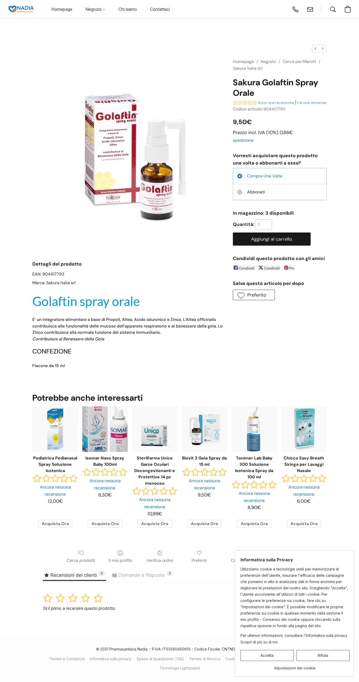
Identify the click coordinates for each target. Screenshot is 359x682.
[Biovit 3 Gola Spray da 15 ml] (204, 429)
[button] (21, 9)
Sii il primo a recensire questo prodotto (79, 608)
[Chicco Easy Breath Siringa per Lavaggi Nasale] (304, 429)
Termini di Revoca (204, 659)
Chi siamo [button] (128, 9)
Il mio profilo (120, 560)
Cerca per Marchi (299, 61)
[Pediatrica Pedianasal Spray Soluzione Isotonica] (55, 429)
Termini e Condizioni (67, 659)
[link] (295, 666)
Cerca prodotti (81, 560)
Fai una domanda (312, 103)
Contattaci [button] (160, 9)
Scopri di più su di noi (259, 642)
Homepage (243, 61)
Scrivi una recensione (276, 103)
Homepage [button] (61, 9)
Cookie (231, 659)
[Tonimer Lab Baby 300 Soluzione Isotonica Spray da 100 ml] (254, 429)
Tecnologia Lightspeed (180, 668)
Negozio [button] (94, 9)
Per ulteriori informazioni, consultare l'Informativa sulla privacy (293, 635)
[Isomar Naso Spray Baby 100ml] (105, 429)
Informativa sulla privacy (110, 659)
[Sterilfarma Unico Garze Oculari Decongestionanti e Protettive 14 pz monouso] (154, 429)
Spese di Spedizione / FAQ (160, 659)
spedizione (243, 140)
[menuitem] (315, 48)
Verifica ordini (159, 560)
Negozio (268, 61)
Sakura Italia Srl (248, 68)
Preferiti (199, 560)
